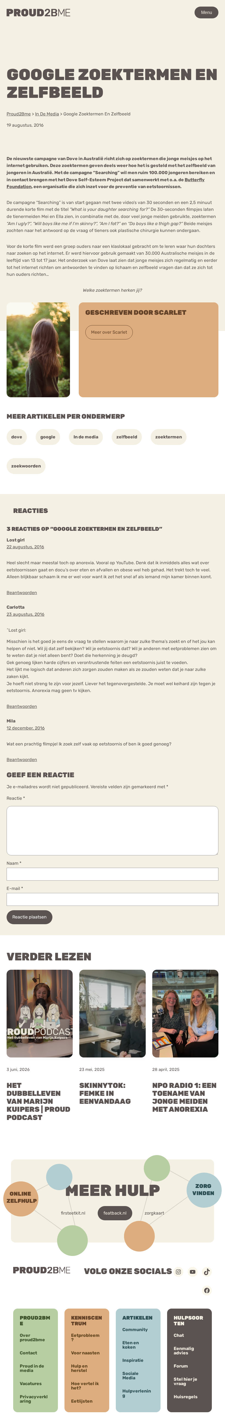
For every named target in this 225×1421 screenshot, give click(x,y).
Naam (14, 863)
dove (16, 436)
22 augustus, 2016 (25, 546)
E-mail (15, 888)
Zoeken (173, 28)
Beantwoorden (22, 592)
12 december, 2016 (26, 728)
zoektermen (168, 436)
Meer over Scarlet (109, 332)
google (47, 436)
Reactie (16, 798)
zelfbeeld (126, 436)
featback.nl (114, 1213)
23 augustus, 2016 (25, 614)
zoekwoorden (26, 466)
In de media (86, 436)
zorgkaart (154, 1213)
